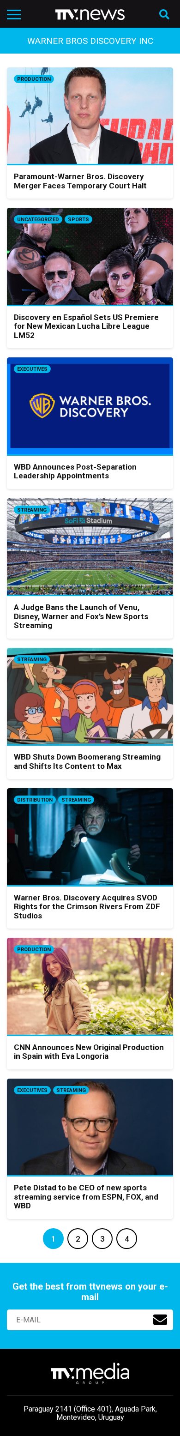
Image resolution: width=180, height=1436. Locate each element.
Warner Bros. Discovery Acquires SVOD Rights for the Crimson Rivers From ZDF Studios (87, 906)
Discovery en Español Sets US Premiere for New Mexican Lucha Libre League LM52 (86, 326)
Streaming (32, 510)
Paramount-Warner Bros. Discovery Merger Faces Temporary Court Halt (80, 181)
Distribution (35, 800)
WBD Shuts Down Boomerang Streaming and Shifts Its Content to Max (87, 761)
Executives (32, 369)
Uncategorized (38, 220)
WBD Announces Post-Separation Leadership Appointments (75, 471)
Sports (78, 220)
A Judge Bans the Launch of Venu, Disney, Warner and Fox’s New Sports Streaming (81, 616)
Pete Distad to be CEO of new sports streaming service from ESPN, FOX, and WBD (86, 1196)
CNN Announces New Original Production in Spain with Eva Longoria (89, 1052)
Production (34, 79)
